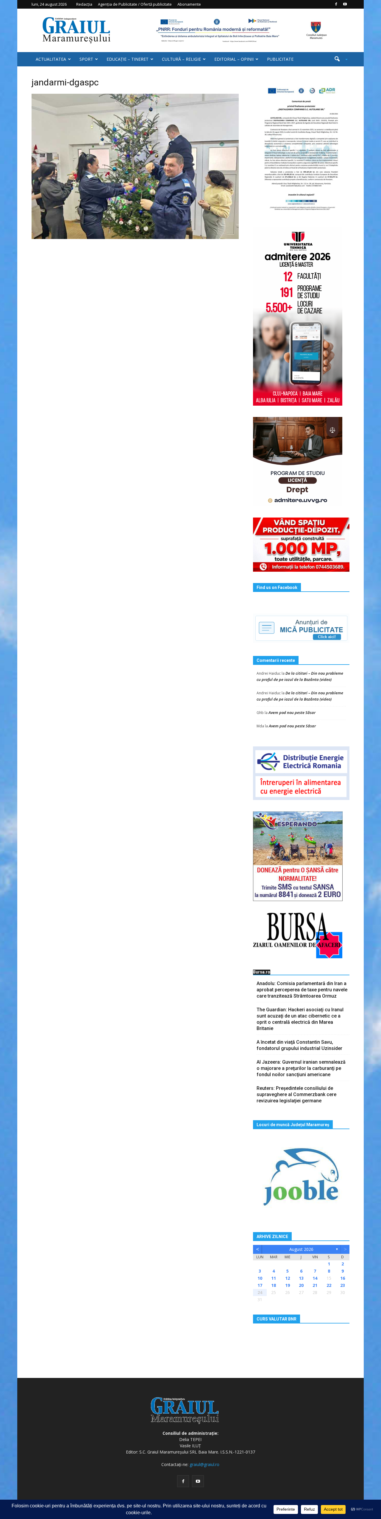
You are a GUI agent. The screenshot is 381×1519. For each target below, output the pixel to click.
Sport (86, 59)
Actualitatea (51, 59)
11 (273, 1278)
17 (259, 1285)
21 (315, 1285)
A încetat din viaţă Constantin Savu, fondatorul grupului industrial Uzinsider (299, 1045)
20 (301, 1285)
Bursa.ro (261, 972)
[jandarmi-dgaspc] (135, 166)
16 (342, 1278)
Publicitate (280, 59)
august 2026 (301, 1249)
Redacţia (84, 4)
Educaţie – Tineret (128, 59)
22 (329, 1285)
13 (301, 1278)
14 (315, 1278)
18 (273, 1285)
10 (259, 1278)
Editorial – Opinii (234, 59)
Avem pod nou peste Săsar (292, 712)
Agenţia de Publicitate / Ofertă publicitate (135, 4)
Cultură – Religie (181, 59)
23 (342, 1285)
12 (287, 1278)
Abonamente (189, 4)
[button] (339, 59)
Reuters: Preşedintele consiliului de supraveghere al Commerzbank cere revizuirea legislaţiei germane (296, 1094)
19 (287, 1285)
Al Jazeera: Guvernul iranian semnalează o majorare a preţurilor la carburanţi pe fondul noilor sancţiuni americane (301, 1068)
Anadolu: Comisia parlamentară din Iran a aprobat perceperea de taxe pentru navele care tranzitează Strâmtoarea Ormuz (302, 990)
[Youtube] (345, 4)
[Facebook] (336, 4)
